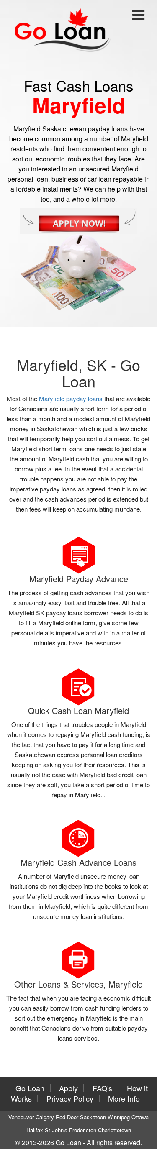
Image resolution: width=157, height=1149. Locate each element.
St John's (56, 1130)
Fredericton (82, 1130)
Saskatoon (93, 1117)
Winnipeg (119, 1117)
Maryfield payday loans (71, 398)
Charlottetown (114, 1130)
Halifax (34, 1130)
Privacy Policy (69, 1098)
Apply (68, 1087)
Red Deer (67, 1117)
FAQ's (102, 1087)
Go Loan (29, 1087)
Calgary (45, 1117)
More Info (124, 1098)
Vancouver (21, 1117)
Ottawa (140, 1117)
